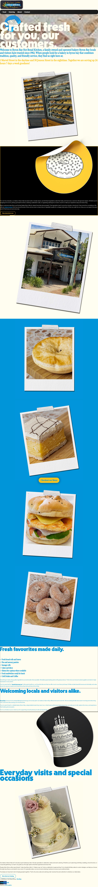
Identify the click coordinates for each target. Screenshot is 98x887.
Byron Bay (2, 700)
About (19, 12)
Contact (27, 12)
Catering (12, 12)
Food (4, 12)
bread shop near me (17, 684)
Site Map (19, 879)
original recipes (8, 207)
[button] (8, 213)
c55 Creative (8, 885)
